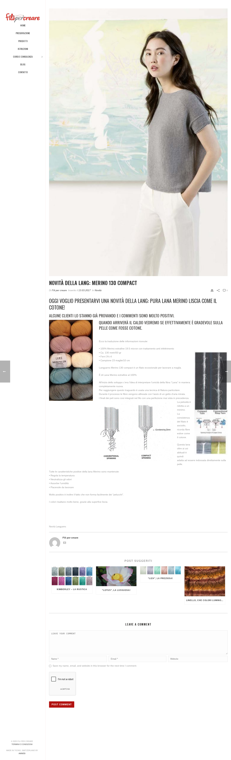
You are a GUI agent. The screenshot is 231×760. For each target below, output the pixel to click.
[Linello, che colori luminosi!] (204, 581)
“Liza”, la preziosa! (160, 578)
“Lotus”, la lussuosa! (116, 590)
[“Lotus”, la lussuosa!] (116, 576)
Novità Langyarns (57, 526)
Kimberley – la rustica (72, 589)
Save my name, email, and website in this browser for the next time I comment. (95, 665)
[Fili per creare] (22, 10)
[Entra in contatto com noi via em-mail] (64, 543)
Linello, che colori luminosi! (205, 600)
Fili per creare (59, 290)
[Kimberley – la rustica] (72, 575)
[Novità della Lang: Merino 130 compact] (138, 142)
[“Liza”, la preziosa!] (160, 570)
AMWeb (22, 753)
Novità (98, 290)
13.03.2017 (84, 290)
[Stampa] (212, 290)
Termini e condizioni (21, 744)
